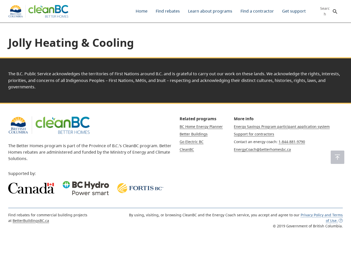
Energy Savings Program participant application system (282, 126)
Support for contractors (254, 134)
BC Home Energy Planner (201, 126)
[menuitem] (142, 11)
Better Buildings (194, 134)
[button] (337, 157)
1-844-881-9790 (292, 141)
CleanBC (187, 149)
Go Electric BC (192, 141)
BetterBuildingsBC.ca (31, 220)
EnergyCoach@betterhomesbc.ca (262, 149)
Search (325, 11)
